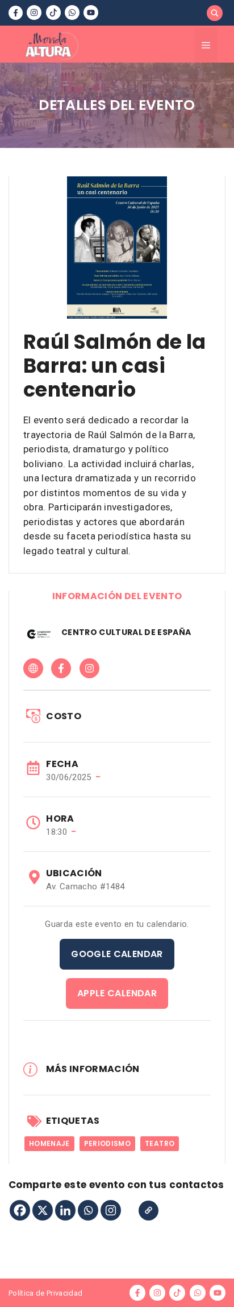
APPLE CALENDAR (117, 993)
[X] (42, 1210)
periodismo (107, 1143)
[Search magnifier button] (215, 13)
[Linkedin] (65, 1210)
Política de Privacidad (45, 1293)
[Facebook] (20, 1210)
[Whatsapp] (88, 1210)
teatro (159, 1143)
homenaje (49, 1143)
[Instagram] (111, 1210)
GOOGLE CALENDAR (116, 953)
